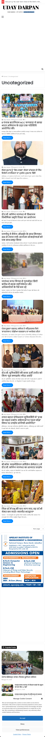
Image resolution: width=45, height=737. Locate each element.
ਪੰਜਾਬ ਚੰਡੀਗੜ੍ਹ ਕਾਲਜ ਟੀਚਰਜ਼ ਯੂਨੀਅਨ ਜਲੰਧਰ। (19, 677)
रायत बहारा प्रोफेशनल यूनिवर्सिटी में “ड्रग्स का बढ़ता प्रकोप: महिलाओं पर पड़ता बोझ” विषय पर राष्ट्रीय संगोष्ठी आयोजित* (22, 420)
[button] (42, 699)
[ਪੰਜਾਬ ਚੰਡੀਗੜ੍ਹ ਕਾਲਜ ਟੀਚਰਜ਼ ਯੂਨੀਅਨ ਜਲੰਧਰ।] (22, 663)
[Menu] (3, 16)
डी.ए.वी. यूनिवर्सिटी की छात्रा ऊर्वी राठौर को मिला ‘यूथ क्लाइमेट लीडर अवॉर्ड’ (22, 374)
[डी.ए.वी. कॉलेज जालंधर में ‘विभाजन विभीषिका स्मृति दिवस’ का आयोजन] (22, 197)
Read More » (7, 138)
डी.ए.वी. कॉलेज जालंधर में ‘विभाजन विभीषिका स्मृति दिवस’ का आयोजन (19, 216)
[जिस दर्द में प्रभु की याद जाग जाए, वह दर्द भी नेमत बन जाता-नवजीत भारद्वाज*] (22, 492)
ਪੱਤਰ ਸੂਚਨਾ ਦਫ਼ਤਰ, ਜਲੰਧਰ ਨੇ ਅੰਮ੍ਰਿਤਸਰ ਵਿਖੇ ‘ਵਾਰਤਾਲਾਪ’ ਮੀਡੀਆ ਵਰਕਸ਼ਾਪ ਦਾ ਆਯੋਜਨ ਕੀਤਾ (21, 330)
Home (5, 76)
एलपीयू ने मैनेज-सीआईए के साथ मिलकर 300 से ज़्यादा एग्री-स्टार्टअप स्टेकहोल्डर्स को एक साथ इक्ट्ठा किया (22, 237)
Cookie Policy (17, 734)
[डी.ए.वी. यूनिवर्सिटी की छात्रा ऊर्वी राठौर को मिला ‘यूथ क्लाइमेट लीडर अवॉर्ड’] (22, 356)
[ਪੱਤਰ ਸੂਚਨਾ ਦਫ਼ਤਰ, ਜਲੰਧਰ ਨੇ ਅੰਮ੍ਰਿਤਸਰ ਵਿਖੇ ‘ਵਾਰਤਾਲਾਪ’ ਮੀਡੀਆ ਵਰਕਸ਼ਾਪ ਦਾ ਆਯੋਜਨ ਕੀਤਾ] (22, 312)
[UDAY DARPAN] (22, 9)
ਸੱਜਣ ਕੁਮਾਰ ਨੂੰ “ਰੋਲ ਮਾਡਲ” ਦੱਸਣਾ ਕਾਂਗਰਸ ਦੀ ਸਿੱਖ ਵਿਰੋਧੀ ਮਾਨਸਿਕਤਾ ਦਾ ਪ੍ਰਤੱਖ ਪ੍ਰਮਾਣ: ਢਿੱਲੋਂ (21, 172)
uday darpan (7, 119)
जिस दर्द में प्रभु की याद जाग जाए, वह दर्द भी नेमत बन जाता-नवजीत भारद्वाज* (22, 510)
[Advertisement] (22, 43)
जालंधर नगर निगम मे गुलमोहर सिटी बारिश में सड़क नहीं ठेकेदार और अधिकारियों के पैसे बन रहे (20, 284)
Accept (22, 718)
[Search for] (42, 69)
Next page (36, 529)
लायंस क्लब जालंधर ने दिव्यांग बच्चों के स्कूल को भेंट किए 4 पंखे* (29, 686)
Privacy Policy (26, 734)
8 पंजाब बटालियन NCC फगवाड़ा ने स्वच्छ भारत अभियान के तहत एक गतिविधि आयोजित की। (22, 125)
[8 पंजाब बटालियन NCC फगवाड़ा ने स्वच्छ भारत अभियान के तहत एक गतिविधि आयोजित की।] (22, 106)
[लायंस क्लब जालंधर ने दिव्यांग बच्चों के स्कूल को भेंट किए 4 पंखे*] (7, 688)
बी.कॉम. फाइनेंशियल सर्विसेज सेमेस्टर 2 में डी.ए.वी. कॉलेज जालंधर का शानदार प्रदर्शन (22, 466)
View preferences (22, 730)
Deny (22, 724)
